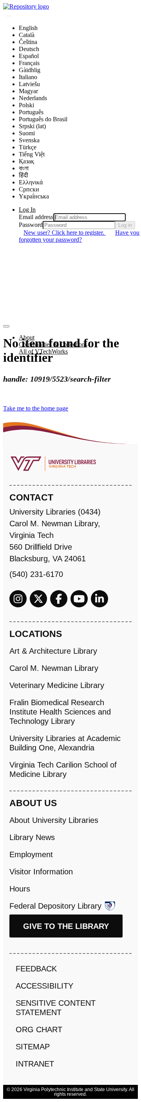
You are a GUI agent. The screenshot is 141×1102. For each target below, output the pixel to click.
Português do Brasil (43, 119)
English (28, 28)
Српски (29, 189)
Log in (125, 225)
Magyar (28, 91)
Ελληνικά (31, 182)
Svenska (29, 140)
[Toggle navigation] (6, 326)
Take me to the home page (35, 408)
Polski (26, 105)
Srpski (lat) (32, 126)
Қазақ (26, 161)
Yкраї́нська (34, 196)
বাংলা (24, 168)
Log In (27, 209)
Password (31, 224)
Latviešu (29, 84)
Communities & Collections (53, 344)
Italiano (28, 77)
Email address (36, 217)
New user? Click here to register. (65, 232)
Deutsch (29, 49)
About (26, 337)
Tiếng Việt (32, 154)
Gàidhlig (29, 70)
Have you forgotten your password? (79, 236)
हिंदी (23, 175)
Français (29, 63)
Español (29, 56)
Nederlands (33, 98)
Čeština (28, 42)
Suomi (27, 133)
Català (26, 35)
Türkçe (27, 147)
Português (31, 112)
